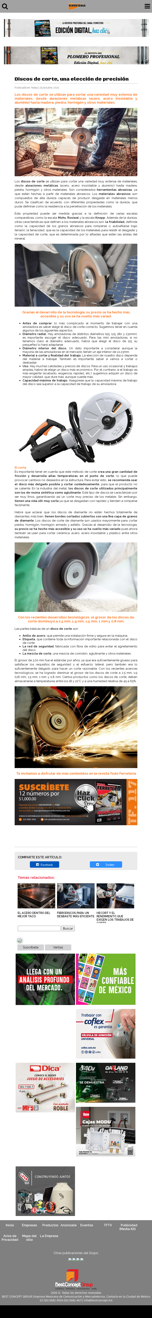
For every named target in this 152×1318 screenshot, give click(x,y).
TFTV (108, 1225)
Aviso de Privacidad (10, 1238)
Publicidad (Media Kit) (128, 1227)
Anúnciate (69, 1225)
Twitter (107, 864)
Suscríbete (30, 947)
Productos (50, 1225)
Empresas (29, 1225)
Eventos (86, 1225)
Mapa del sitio (29, 1238)
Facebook (46, 864)
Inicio (10, 1225)
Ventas (58, 947)
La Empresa (49, 1236)
